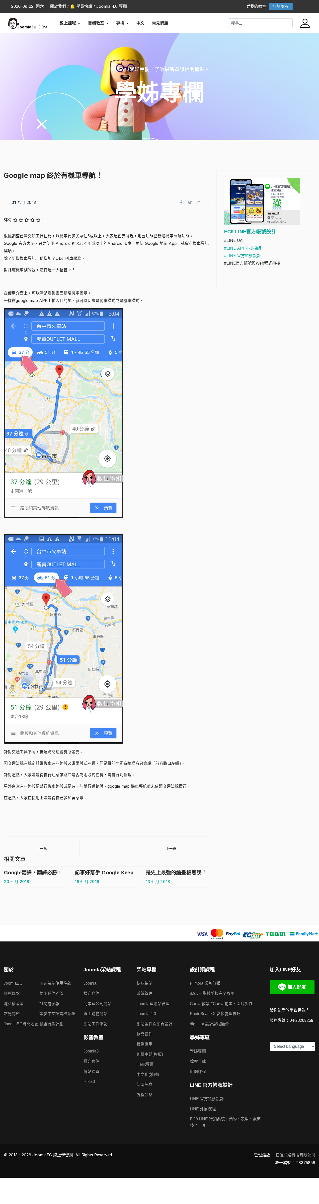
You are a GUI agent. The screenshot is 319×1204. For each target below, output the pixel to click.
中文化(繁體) (148, 1074)
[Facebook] (181, 202)
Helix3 (89, 1081)
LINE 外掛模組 (203, 1109)
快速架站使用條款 (55, 983)
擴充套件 (91, 993)
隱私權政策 (14, 1004)
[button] (305, 23)
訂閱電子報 (49, 1004)
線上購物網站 (95, 1014)
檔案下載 (198, 1061)
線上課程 (68, 23)
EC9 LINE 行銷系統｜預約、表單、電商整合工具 (225, 1122)
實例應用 (145, 1044)
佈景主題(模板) (150, 1054)
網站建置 (91, 1071)
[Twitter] (189, 202)
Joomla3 (91, 1051)
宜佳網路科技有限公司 (295, 1154)
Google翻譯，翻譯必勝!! (32, 872)
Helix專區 (145, 1064)
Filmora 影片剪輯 (205, 983)
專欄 (120, 23)
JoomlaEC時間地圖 (21, 1024)
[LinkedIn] (198, 202)
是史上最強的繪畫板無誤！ (176, 872)
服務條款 (12, 993)
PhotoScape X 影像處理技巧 (215, 1014)
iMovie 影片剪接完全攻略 (212, 993)
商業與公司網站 (97, 1004)
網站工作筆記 (95, 1024)
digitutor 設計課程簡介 (209, 1024)
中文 (140, 23)
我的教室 (258, 6)
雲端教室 (96, 23)
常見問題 (160, 23)
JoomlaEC (13, 983)
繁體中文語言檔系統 (57, 1014)
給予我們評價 (51, 993)
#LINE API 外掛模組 (242, 248)
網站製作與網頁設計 (154, 1024)
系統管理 (145, 993)
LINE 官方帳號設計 (207, 1099)
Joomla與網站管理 (153, 1004)
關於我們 (58, 6)
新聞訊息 (145, 1084)
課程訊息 (145, 1095)
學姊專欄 (198, 1051)
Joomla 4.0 (146, 1014)
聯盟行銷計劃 (51, 1024)
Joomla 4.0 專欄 (111, 6)
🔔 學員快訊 (81, 6)
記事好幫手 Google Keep (104, 872)
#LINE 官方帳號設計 (242, 255)
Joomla (89, 983)
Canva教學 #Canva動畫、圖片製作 (221, 1004)
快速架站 (145, 983)
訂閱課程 (280, 6)
